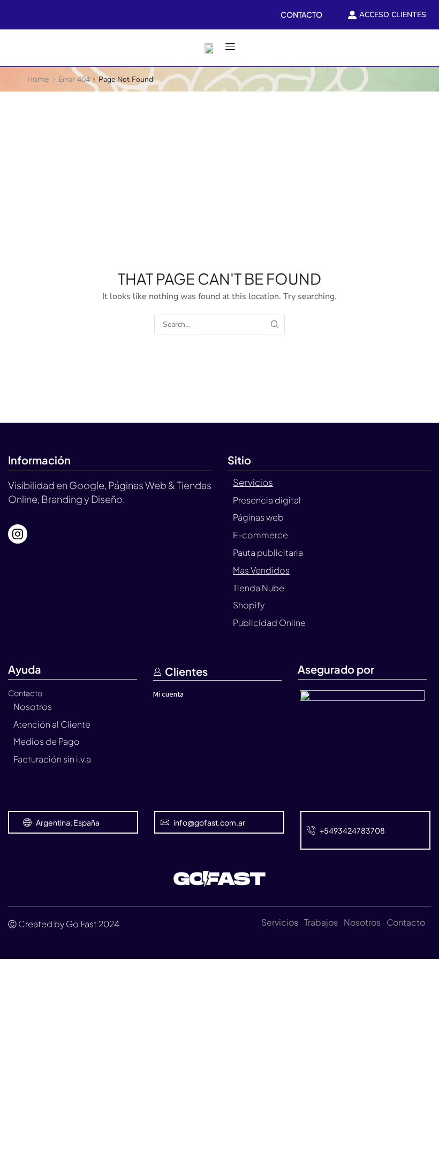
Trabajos (321, 922)
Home (38, 78)
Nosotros (362, 922)
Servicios (279, 922)
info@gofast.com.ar (209, 822)
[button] (14, 48)
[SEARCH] (275, 324)
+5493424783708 (352, 830)
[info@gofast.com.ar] (165, 822)
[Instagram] (17, 534)
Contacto (406, 922)
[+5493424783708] (311, 830)
